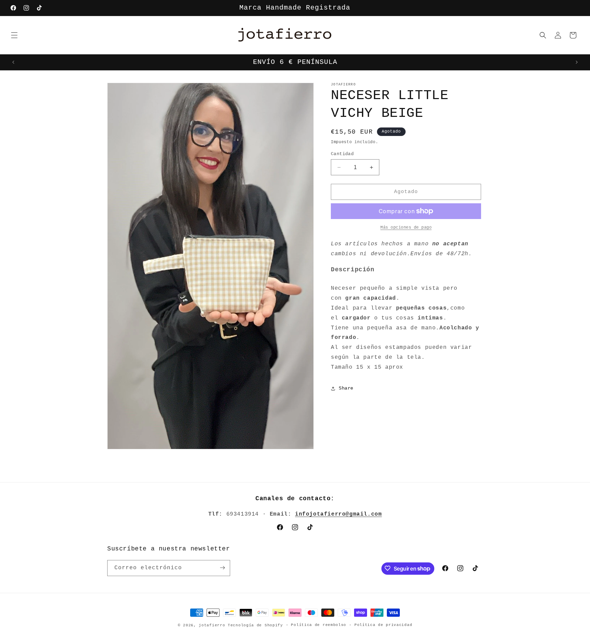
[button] (14, 35)
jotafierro (213, 625)
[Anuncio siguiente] (576, 62)
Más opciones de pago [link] (406, 227)
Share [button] (346, 388)
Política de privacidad (383, 625)
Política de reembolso (318, 625)
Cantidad (342, 153)
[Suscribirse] (222, 568)
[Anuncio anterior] (13, 62)
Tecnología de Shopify (255, 625)
